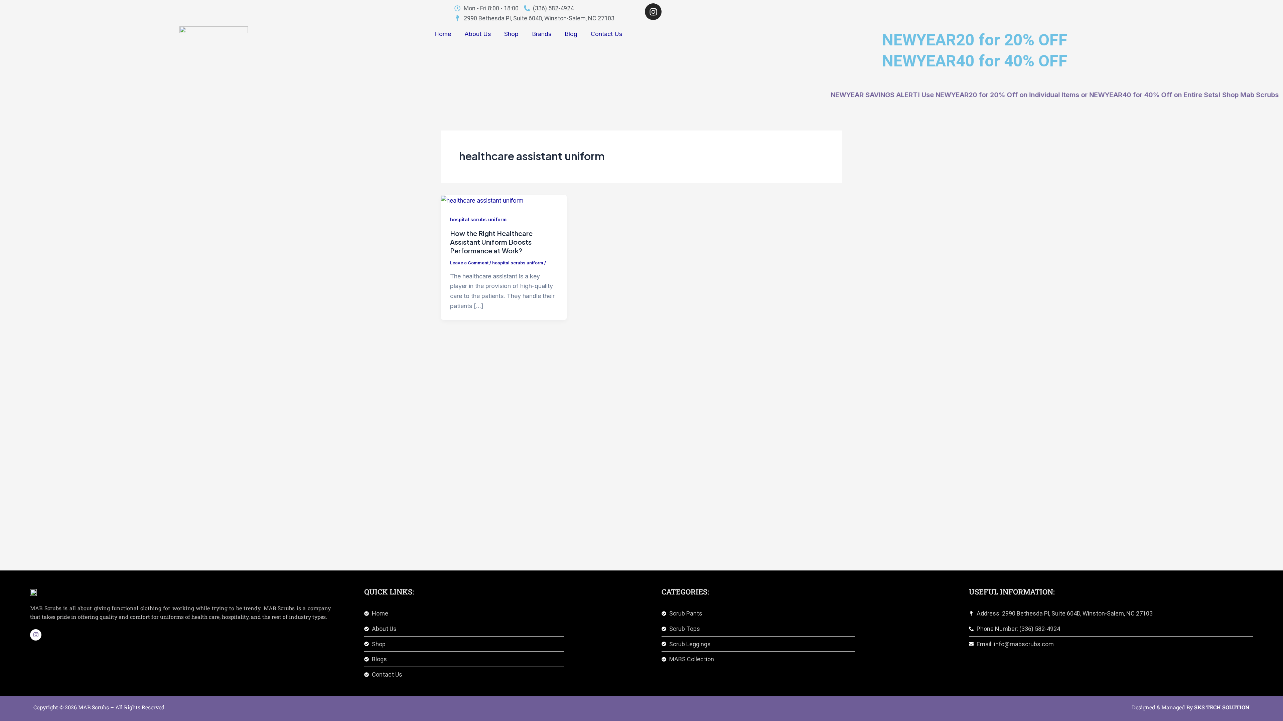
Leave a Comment (469, 262)
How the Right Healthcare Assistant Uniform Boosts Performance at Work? (491, 242)
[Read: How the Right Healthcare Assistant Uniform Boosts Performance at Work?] (482, 199)
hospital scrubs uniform (478, 219)
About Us (477, 33)
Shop (511, 33)
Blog (571, 33)
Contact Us (606, 33)
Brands (541, 33)
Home (442, 33)
